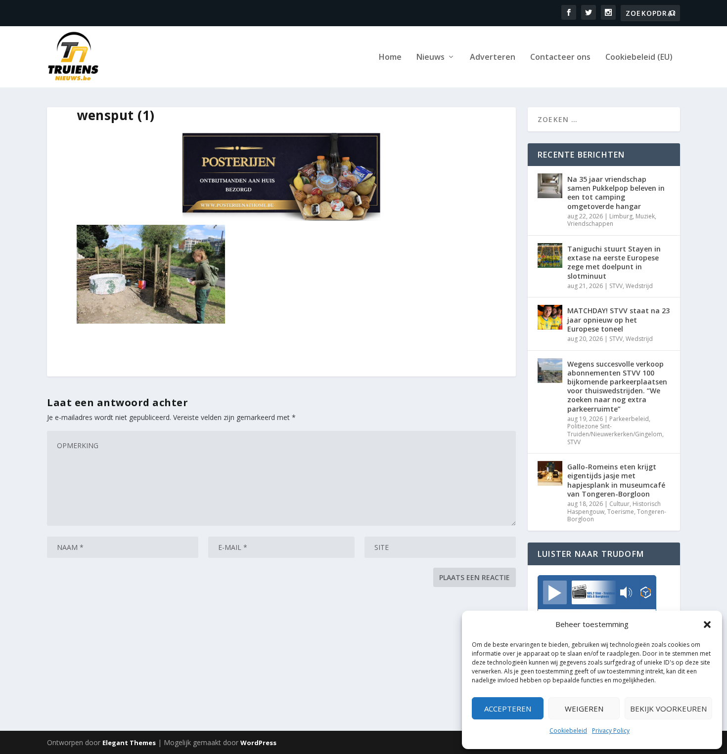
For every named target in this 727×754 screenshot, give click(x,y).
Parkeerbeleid (629, 419)
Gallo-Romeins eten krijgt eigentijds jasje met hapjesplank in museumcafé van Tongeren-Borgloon (616, 480)
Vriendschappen (590, 223)
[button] (707, 624)
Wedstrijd (639, 286)
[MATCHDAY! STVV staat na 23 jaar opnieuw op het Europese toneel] (550, 317)
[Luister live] (555, 592)
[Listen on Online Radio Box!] (645, 593)
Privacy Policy (611, 730)
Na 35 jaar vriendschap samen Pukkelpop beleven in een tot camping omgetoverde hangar (616, 192)
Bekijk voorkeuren (668, 708)
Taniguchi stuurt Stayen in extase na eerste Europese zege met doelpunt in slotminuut (614, 262)
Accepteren (507, 708)
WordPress (258, 742)
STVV (616, 286)
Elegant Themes (129, 742)
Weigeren (584, 708)
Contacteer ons (560, 57)
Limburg (621, 216)
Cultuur (619, 504)
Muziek (645, 216)
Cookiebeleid (568, 730)
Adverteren (492, 57)
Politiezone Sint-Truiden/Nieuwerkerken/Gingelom (614, 430)
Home (390, 57)
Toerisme (620, 511)
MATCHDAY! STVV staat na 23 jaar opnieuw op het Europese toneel (618, 319)
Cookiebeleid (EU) (639, 57)
